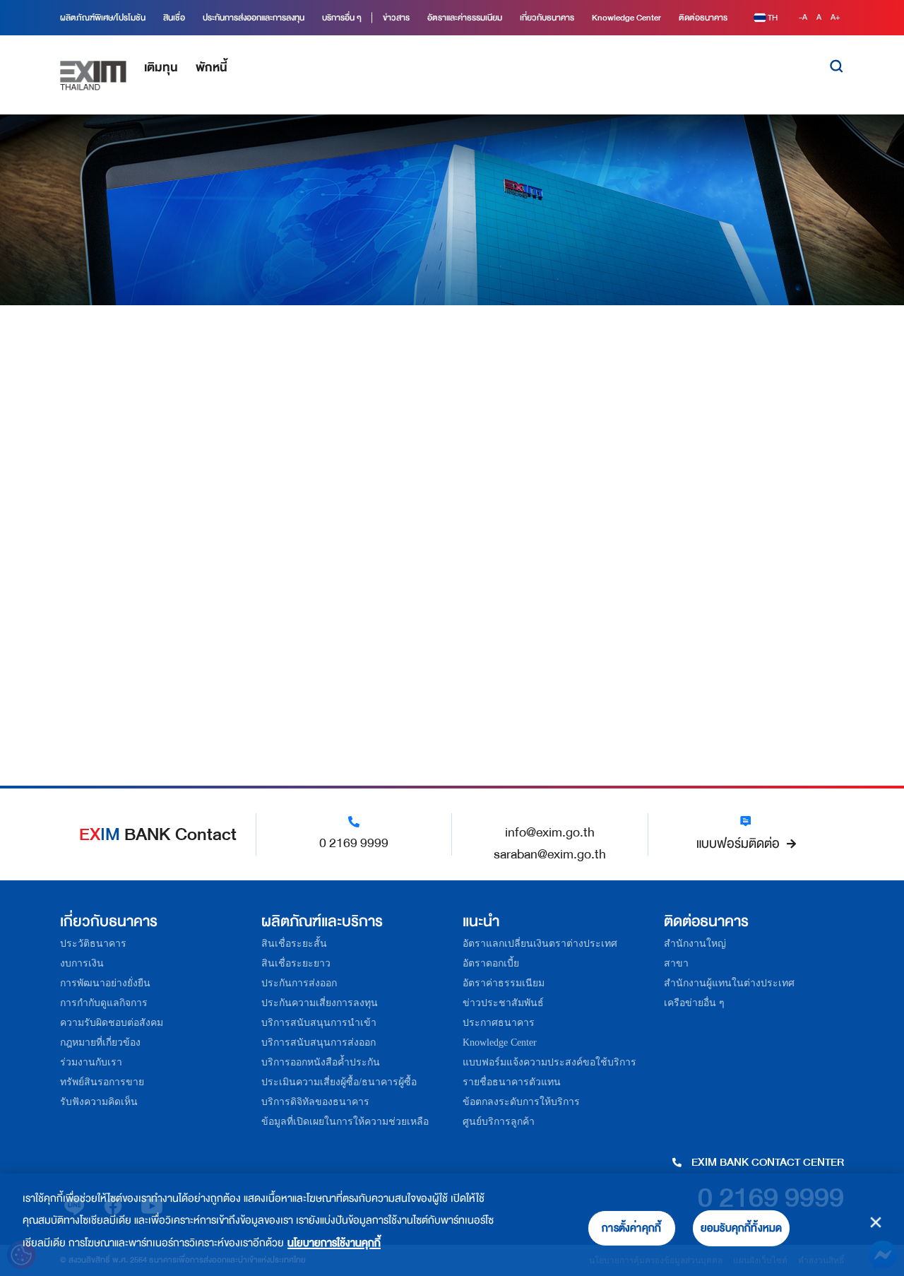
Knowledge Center (500, 1042)
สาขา (676, 963)
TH (773, 18)
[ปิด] (876, 1222)
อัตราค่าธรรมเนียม (504, 983)
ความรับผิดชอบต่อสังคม (111, 1022)
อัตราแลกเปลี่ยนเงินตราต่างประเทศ (540, 943)
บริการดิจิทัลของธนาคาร (315, 1102)
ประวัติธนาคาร (93, 943)
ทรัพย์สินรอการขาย (102, 1082)
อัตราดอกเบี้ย (491, 963)
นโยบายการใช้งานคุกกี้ (334, 1243)
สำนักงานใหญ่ (695, 943)
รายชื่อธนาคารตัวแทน (512, 1082)
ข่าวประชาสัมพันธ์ (503, 1003)
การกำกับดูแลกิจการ (104, 1003)
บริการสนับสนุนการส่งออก (318, 1042)
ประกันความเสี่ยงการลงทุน (319, 1003)
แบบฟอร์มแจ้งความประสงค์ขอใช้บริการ (549, 1062)
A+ (835, 17)
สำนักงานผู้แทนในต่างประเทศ (729, 983)
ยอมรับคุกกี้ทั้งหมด (742, 1228)
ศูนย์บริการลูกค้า (499, 1121)
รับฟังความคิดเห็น (99, 1102)
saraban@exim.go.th (550, 854)
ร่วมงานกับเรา (91, 1062)
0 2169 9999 (353, 843)
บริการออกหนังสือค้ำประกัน (320, 1062)
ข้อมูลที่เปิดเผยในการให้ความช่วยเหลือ (345, 1121)
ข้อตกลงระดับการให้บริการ (521, 1102)
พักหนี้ (211, 67)
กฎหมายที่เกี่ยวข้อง (100, 1042)
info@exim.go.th (550, 832)
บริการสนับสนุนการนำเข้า (318, 1022)
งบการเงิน (82, 963)
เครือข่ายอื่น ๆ (694, 1003)
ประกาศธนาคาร (499, 1022)
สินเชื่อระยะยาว (296, 963)
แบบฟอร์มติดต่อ (738, 843)
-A (804, 17)
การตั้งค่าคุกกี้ (631, 1228)
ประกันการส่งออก (299, 983)
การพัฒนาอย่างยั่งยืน (105, 983)
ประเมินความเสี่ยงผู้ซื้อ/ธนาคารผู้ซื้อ (339, 1082)
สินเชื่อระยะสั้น (294, 943)
